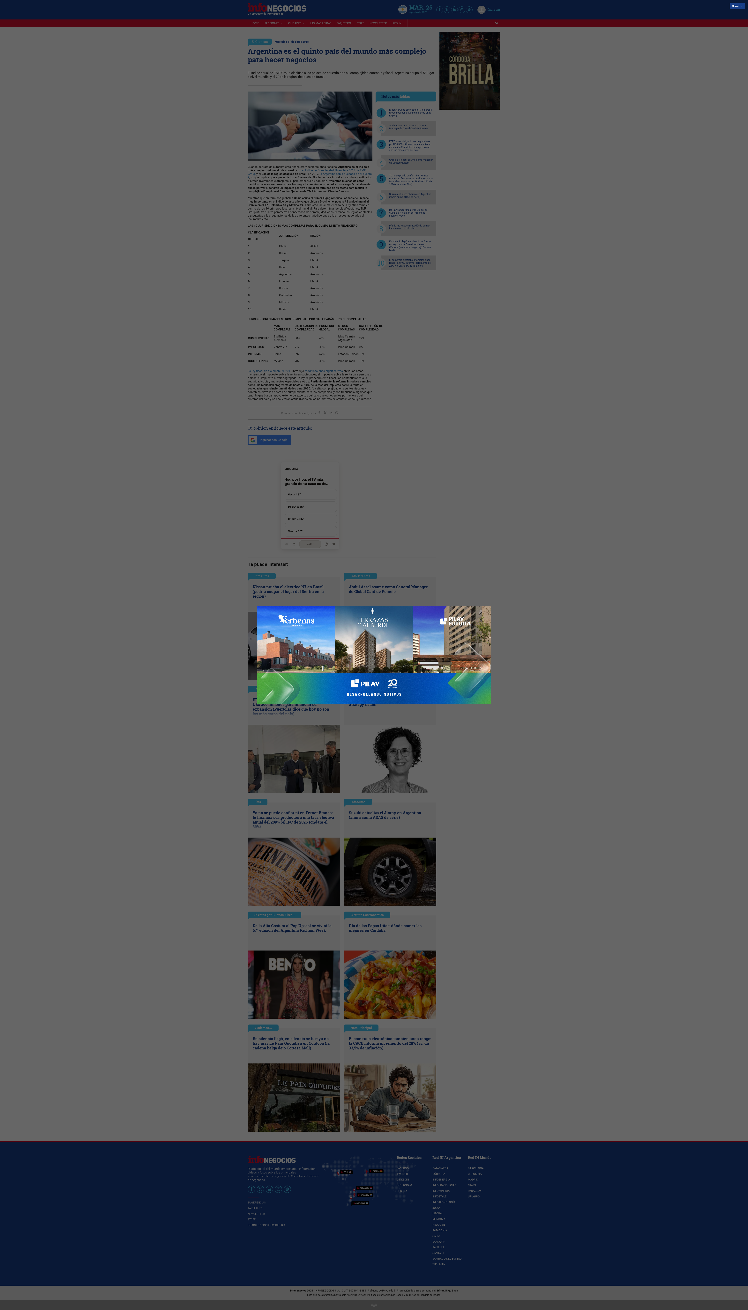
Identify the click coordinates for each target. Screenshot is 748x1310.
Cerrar (736, 6)
